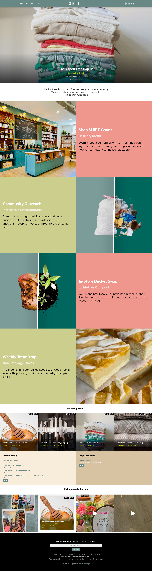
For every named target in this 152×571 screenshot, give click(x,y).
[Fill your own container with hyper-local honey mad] (57, 513)
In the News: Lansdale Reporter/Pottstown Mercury (23, 475)
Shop (38, 3)
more (5, 480)
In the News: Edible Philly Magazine (16, 470)
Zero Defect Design (83, 564)
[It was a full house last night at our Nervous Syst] (19, 513)
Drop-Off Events (87, 455)
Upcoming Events (76, 408)
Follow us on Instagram (76, 489)
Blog (26, 3)
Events (20, 3)
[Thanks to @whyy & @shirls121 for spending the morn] (133, 513)
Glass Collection (85, 460)
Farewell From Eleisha (11, 460)
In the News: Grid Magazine (13, 465)
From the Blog (10, 455)
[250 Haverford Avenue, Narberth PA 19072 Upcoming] (95, 513)
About (32, 3)
